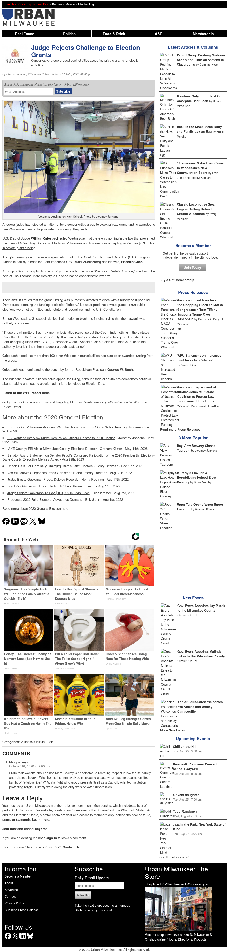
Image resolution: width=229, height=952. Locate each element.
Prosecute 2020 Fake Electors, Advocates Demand (44, 499)
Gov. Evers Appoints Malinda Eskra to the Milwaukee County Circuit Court (201, 656)
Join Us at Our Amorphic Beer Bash (27, 4)
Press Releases (193, 292)
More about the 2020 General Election (52, 417)
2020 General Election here (48, 508)
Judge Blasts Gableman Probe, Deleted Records (42, 479)
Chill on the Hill (184, 746)
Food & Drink (114, 33)
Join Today (192, 267)
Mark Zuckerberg (87, 261)
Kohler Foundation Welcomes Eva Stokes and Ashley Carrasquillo (200, 707)
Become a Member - (65, 4)
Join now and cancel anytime (24, 828)
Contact (10, 896)
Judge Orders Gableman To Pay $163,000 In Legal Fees (48, 492)
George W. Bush (120, 369)
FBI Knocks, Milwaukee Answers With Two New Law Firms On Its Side (59, 427)
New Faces (193, 598)
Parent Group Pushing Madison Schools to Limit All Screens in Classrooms (201, 60)
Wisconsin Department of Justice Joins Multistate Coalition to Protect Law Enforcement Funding (196, 394)
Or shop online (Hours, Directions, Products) (176, 939)
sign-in (51, 838)
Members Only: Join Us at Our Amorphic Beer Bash (200, 98)
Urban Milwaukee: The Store (176, 872)
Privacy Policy (14, 903)
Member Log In (87, 4)
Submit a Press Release (22, 910)
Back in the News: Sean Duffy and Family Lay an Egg (199, 129)
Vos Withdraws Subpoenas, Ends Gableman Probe (44, 472)
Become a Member (193, 246)
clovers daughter (186, 794)
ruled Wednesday (73, 238)
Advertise (11, 889)
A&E (159, 33)
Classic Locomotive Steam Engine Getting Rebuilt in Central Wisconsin (197, 209)
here (45, 392)
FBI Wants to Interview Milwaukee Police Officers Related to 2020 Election (61, 437)
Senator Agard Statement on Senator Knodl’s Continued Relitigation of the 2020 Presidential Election (80, 455)
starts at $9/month (16, 819)
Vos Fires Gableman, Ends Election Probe (38, 486)
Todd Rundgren (185, 811)
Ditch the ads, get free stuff (94, 910)
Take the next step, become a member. (102, 905)
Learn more (40, 819)
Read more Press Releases (180, 429)
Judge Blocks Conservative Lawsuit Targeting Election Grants (47, 402)
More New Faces (172, 730)
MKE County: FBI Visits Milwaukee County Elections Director (52, 448)
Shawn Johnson (16, 74)
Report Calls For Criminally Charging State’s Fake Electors (50, 465)
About (9, 883)
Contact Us (71, 847)
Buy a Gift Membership (176, 280)
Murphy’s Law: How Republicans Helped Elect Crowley (196, 477)
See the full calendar (174, 857)
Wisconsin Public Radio (43, 74)
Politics (69, 33)
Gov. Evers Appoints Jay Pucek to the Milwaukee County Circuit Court (201, 610)
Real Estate (24, 33)
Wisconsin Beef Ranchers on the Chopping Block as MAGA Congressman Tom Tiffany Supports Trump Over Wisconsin (200, 309)
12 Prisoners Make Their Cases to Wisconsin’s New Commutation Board (200, 168)
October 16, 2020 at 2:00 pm (29, 766)
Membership (203, 33)
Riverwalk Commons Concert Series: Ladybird (195, 766)
